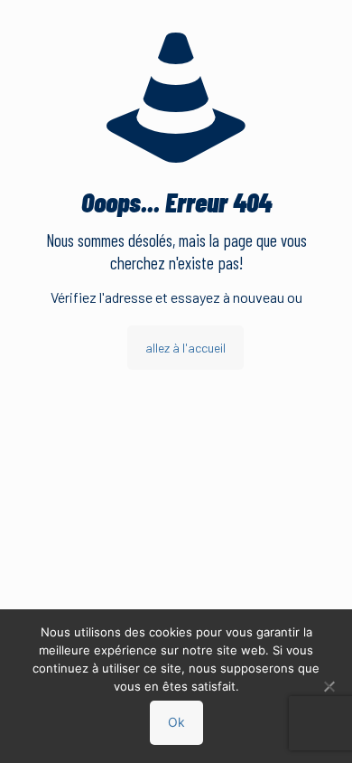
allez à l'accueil (185, 347)
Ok (176, 722)
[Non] (329, 686)
